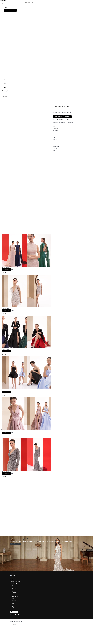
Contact (13, 602)
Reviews (13, 606)
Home (25, 98)
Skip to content (3, 0)
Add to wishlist (67, 116)
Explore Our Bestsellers (15, 543)
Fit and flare (14, 592)
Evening (28, 98)
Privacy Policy (14, 624)
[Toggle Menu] (10, 10)
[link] (2, 93)
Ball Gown (14, 588)
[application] (7, 7)
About (13, 603)
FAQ (13, 607)
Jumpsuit (14, 594)
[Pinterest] (15, 614)
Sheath (13, 591)
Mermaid (13, 589)
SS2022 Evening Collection (44, 98)
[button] (10, 7)
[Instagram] (10, 614)
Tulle (57, 128)
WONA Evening (35, 98)
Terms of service (15, 625)
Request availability (58, 116)
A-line (31, 98)
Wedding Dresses (15, 585)
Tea (53, 132)
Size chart (14, 608)
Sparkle (54, 128)
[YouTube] (18, 614)
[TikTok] (13, 614)
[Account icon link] (2, 95)
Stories (13, 604)
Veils (13, 598)
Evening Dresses (15, 596)
